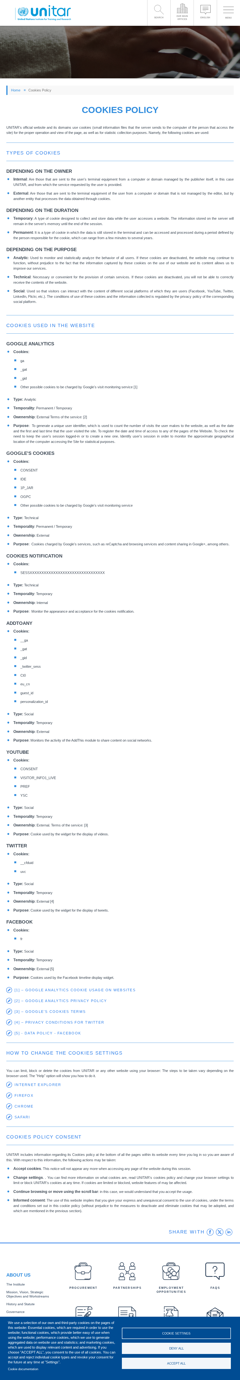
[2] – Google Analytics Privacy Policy (61, 1001)
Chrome (24, 1106)
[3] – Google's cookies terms (50, 1012)
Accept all (176, 1363)
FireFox (24, 1095)
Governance (15, 1312)
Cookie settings (176, 1333)
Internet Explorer (38, 1085)
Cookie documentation (23, 1369)
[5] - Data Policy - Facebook (48, 1033)
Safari (22, 1117)
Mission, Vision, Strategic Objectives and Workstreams (27, 1294)
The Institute (15, 1284)
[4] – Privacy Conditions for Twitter (59, 1022)
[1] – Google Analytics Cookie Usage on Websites (75, 990)
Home (15, 90)
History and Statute (20, 1304)
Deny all (176, 1348)
